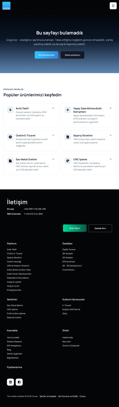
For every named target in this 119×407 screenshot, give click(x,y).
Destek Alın (100, 228)
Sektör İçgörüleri (14, 353)
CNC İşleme (12, 309)
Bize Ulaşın (75, 228)
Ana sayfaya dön (46, 55)
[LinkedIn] (10, 382)
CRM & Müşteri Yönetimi (18, 265)
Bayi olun (66, 341)
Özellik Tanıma (68, 249)
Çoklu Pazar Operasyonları (19, 273)
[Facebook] (19, 382)
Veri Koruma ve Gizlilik (68, 396)
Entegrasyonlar (14, 290)
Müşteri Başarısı (14, 341)
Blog (9, 349)
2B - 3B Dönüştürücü (72, 265)
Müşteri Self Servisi (71, 309)
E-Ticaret (66, 305)
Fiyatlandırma (14, 367)
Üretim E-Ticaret (14, 253)
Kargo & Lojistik (14, 281)
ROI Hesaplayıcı (14, 345)
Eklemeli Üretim (14, 317)
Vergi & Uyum (13, 286)
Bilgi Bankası (12, 357)
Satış (64, 313)
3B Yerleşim (67, 257)
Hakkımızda (67, 337)
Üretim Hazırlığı (14, 261)
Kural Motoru (68, 269)
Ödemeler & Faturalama (18, 277)
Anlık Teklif (12, 249)
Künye (82, 396)
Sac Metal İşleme (15, 305)
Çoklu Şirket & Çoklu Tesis (19, 269)
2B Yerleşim (67, 253)
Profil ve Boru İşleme (16, 313)
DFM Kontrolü (68, 261)
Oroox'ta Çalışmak (70, 345)
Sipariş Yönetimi (14, 257)
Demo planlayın (72, 55)
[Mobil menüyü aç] (113, 5)
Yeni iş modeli (13, 337)
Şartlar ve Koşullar (48, 396)
